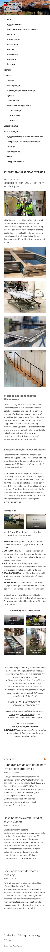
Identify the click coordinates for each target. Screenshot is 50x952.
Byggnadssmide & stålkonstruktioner (25, 136)
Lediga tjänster (10, 126)
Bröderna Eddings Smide (19, 105)
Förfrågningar (13, 85)
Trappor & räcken (15, 162)
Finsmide (11, 34)
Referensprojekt (11, 131)
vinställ (10, 156)
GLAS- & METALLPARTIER (28, 702)
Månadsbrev (13, 100)
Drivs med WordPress (13, 946)
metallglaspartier (11, 236)
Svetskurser (12, 54)
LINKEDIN (11, 730)
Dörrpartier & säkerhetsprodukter (23, 141)
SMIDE (11, 702)
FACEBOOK (19, 727)
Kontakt (7, 70)
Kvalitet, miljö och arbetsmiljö (21, 90)
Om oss (7, 75)
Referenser (15, 115)
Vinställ (10, 49)
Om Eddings (15, 110)
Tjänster (7, 19)
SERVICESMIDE (31, 705)
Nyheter (10, 95)
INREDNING (17, 705)
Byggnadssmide (14, 24)
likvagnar (8, 239)
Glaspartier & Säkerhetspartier (22, 29)
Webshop (11, 59)
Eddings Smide (27, 714)
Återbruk (11, 64)
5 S (17, 532)
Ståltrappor (12, 44)
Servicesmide (13, 39)
